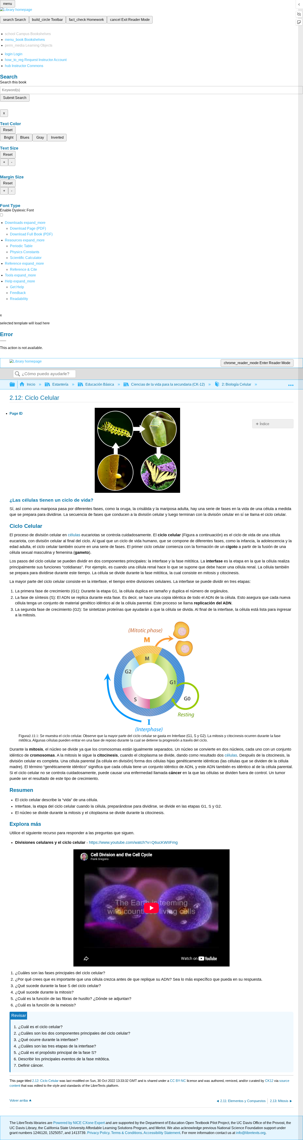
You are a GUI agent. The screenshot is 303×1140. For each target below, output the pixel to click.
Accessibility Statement (162, 1133)
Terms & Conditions (126, 1133)
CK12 (269, 1081)
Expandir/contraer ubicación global (290, 383)
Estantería (60, 384)
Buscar (17, 374)
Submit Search (14, 98)
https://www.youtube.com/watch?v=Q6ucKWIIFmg (133, 842)
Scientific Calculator (25, 258)
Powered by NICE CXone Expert (79, 1123)
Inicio (31, 384)
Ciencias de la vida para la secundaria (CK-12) (168, 384)
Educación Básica (100, 384)
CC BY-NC (178, 1081)
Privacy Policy (98, 1133)
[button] (18, 293)
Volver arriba (19, 1100)
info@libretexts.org (250, 1133)
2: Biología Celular (236, 384)
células (74, 535)
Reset (7, 130)
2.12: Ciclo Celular (45, 1081)
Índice (264, 424)
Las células (25, 500)
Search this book (13, 82)
